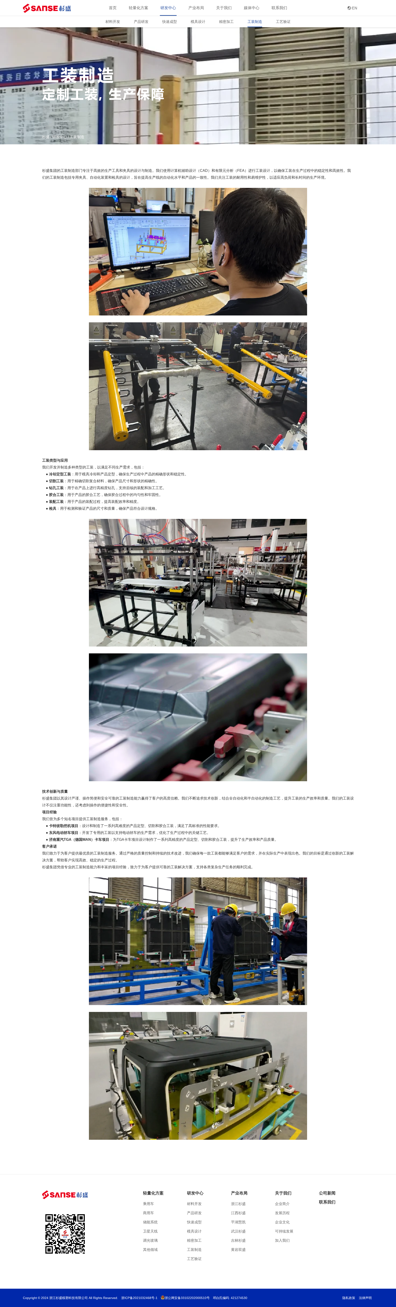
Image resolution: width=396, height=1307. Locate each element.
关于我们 (283, 1193)
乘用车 (148, 1204)
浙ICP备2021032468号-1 (139, 1298)
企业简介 (282, 1204)
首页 (113, 8)
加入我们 (282, 1240)
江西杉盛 (238, 1213)
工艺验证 (283, 22)
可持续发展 (284, 1231)
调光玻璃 (150, 1240)
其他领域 (150, 1250)
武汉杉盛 (238, 1231)
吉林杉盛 (238, 1240)
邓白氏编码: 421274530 (230, 1298)
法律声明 (365, 1298)
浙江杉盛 (238, 1204)
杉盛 (46, 137)
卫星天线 (150, 1231)
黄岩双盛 (238, 1250)
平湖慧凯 (238, 1222)
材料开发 (112, 22)
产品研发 (141, 22)
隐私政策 (348, 1298)
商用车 (148, 1213)
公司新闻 (327, 1193)
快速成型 (169, 22)
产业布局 (239, 1193)
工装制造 (255, 22)
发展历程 (282, 1213)
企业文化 (282, 1222)
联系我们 (279, 8)
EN (352, 8)
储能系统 (150, 1222)
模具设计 (198, 22)
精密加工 (226, 22)
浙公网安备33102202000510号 (187, 1298)
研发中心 (59, 137)
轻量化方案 (153, 1193)
